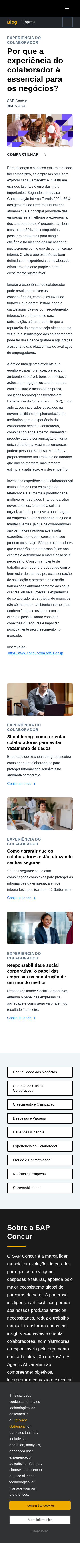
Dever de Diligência (28, 1132)
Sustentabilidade (26, 1188)
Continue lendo (19, 784)
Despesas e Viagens (29, 1118)
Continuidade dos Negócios (35, 1072)
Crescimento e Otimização (33, 1104)
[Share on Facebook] (53, 154)
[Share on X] (46, 154)
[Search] (67, 22)
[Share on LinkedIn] (61, 154)
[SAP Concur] (27, 8)
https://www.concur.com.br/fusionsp (35, 653)
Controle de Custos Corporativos (28, 1088)
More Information (40, 1520)
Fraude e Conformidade (31, 1160)
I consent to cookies (40, 1505)
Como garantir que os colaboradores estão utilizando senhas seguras (40, 857)
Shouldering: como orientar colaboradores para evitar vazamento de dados (36, 742)
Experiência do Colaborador (35, 1146)
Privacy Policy (40, 1530)
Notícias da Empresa (29, 1174)
